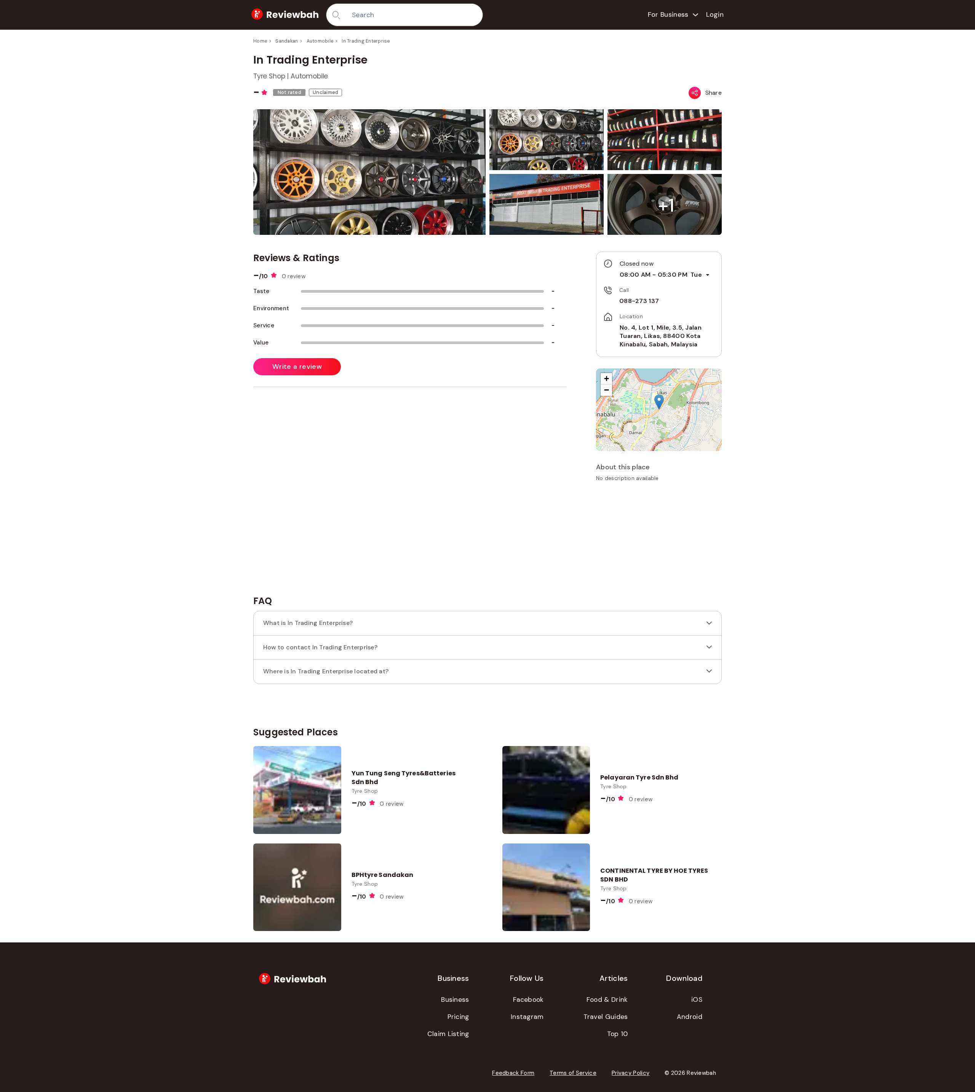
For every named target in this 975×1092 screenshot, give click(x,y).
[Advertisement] (659, 541)
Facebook (528, 999)
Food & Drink (607, 999)
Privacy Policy (630, 1073)
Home (260, 41)
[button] (666, 205)
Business (455, 999)
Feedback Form (513, 1073)
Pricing (458, 1016)
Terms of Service (573, 1073)
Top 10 (617, 1034)
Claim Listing (448, 1034)
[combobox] (414, 15)
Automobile (320, 41)
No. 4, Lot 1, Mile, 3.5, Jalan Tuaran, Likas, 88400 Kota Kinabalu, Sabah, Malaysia (661, 336)
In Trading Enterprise (366, 41)
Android (689, 1016)
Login (715, 14)
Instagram (527, 1016)
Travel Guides (605, 1016)
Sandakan (286, 41)
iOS (696, 999)
